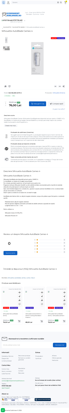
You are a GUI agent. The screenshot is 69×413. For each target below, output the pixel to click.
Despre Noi (5, 358)
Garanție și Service (7, 356)
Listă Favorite (6, 373)
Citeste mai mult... (10, 125)
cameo (23, 278)
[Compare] (19, 300)
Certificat (38, 358)
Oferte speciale (56, 358)
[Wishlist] (19, 304)
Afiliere (54, 355)
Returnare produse (24, 355)
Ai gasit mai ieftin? (59, 109)
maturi (33, 278)
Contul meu (5, 369)
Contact (20, 371)
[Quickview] (19, 292)
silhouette (11, 278)
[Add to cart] (19, 321)
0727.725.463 (17, 20)
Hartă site (55, 360)
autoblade (17, 278)
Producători (39, 356)
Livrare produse (7, 361)
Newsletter (21, 368)
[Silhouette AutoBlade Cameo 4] (37, 58)
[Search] (60, 2)
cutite (28, 278)
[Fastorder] (19, 296)
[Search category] (58, 2)
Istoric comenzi (6, 371)
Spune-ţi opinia (10, 253)
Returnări (21, 373)
